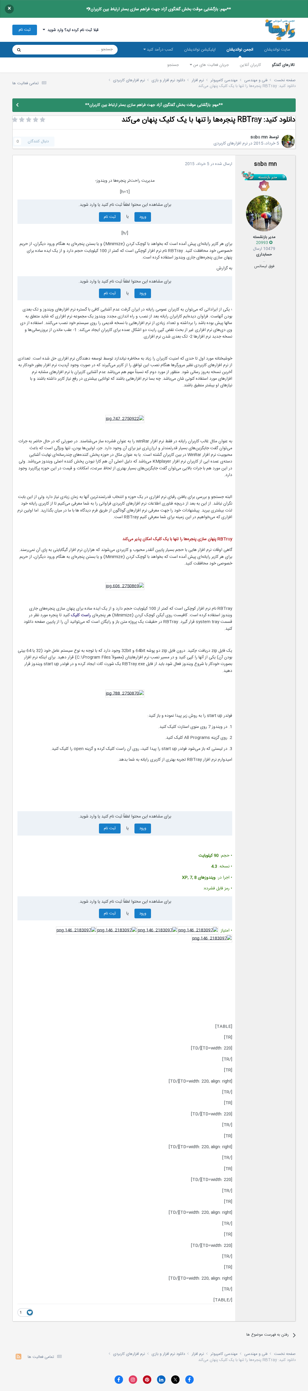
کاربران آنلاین (250, 65)
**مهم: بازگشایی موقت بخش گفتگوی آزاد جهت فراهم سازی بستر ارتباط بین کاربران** (158, 9)
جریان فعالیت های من (210, 65)
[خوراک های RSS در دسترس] (18, 1357)
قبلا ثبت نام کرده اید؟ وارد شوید (71, 30)
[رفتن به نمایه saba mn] (288, 141)
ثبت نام (25, 29)
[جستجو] (19, 49)
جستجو (173, 65)
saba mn (259, 137)
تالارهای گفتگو (283, 65)
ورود (142, 217)
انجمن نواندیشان (239, 49)
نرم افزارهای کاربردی (231, 143)
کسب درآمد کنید (159, 49)
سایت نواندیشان (277, 49)
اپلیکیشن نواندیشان (200, 49)
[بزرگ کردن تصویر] (124, 419)
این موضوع (42, 50)
